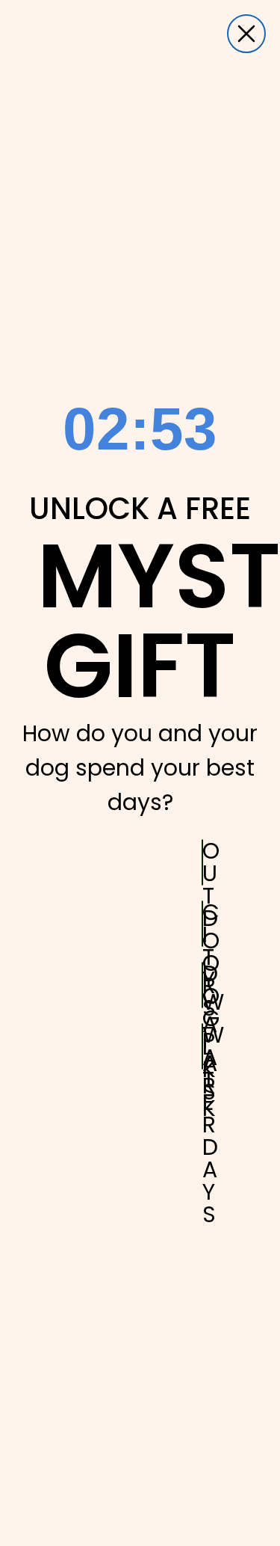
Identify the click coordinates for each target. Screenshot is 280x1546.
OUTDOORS (202, 862)
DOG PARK (202, 985)
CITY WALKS (202, 924)
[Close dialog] (246, 33)
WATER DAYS (202, 1046)
